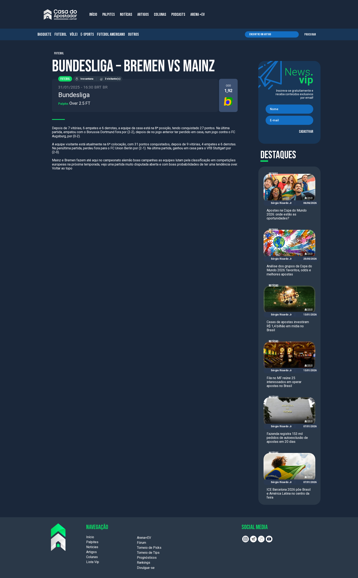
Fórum (141, 543)
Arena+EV (144, 538)
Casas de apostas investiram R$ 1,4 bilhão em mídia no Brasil (288, 326)
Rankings (143, 563)
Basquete (44, 34)
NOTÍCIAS (126, 14)
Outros (133, 34)
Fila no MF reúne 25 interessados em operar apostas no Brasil (284, 382)
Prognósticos (147, 558)
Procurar (310, 35)
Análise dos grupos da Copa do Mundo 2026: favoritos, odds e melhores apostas (289, 270)
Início (90, 537)
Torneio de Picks (149, 548)
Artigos (273, 174)
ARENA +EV (197, 14)
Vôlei (73, 34)
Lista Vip (92, 562)
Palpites (92, 542)
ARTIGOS (143, 14)
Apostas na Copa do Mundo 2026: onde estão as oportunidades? (287, 214)
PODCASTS (178, 14)
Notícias (273, 286)
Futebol (60, 34)
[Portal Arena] (60, 14)
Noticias (92, 547)
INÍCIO (93, 14)
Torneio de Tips (148, 553)
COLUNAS (160, 14)
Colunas (92, 557)
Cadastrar (306, 131)
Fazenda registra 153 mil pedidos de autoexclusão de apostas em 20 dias (287, 438)
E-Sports (87, 34)
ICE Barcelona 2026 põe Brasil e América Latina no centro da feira (289, 493)
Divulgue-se (146, 568)
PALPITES (108, 14)
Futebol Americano (111, 34)
